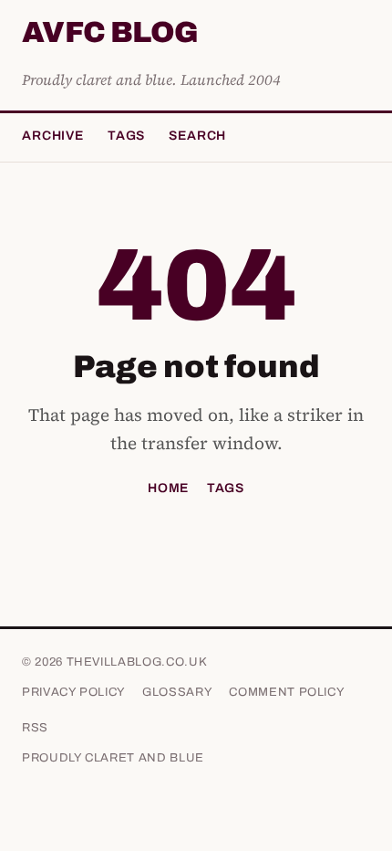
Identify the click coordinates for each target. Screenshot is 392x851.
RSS (35, 727)
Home (168, 488)
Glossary (177, 692)
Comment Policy (287, 692)
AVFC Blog (110, 33)
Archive (53, 135)
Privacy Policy (74, 692)
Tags (126, 135)
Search (197, 135)
